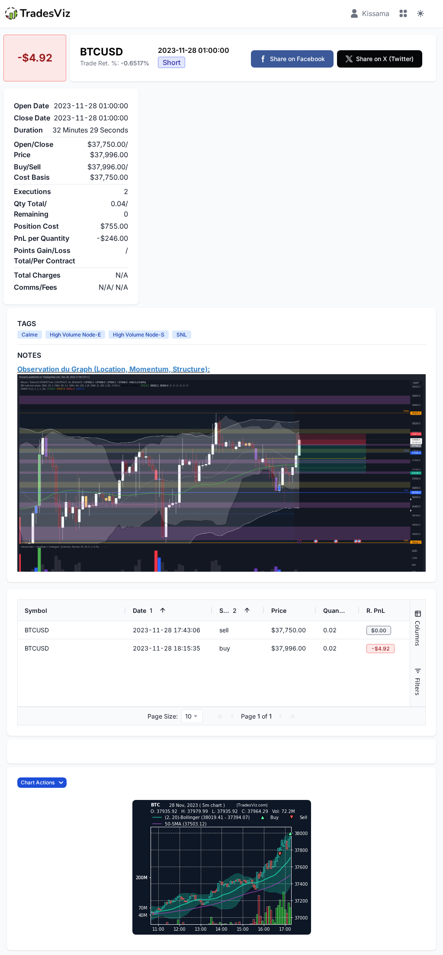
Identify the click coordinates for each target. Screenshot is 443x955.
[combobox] (192, 716)
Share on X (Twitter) (385, 58)
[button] (220, 716)
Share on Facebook (297, 58)
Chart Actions (38, 782)
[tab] (417, 628)
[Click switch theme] (420, 13)
